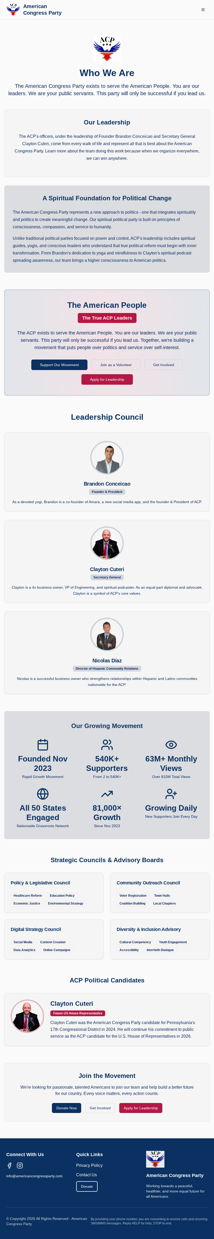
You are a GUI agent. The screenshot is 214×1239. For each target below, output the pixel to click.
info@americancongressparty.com (34, 1176)
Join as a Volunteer (116, 365)
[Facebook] (9, 1165)
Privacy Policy (89, 1165)
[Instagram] (20, 1165)
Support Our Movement (59, 365)
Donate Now (66, 1108)
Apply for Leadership (107, 379)
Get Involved (163, 365)
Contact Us (86, 1175)
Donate (87, 1186)
